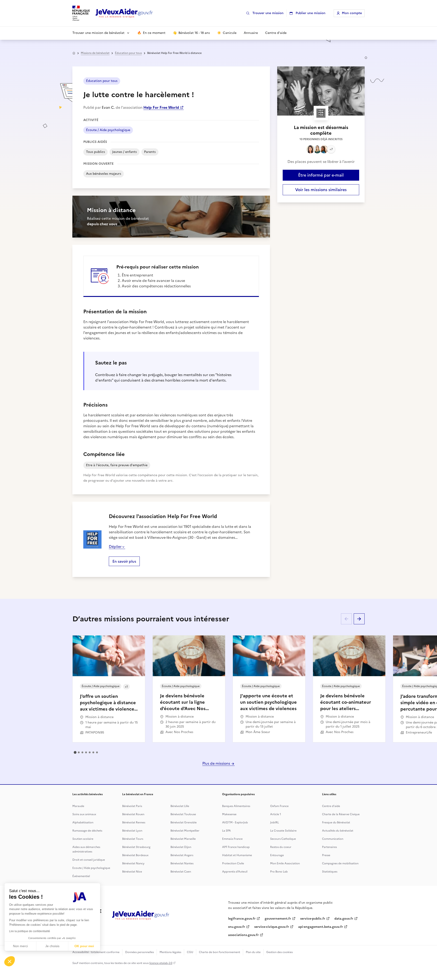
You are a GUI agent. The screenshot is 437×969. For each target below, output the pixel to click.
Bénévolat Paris (132, 806)
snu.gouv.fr (236, 926)
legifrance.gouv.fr (242, 918)
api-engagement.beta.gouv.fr (320, 926)
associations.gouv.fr (243, 935)
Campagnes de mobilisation (340, 863)
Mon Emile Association (285, 863)
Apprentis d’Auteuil (234, 872)
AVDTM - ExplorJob (235, 822)
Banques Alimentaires (236, 806)
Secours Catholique (283, 839)
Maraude (78, 806)
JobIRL (274, 822)
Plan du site (253, 952)
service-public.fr (312, 918)
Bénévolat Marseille (183, 839)
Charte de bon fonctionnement (219, 952)
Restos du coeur (280, 847)
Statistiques (329, 872)
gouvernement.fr (278, 918)
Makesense (229, 814)
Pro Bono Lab (279, 872)
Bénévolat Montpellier (184, 831)
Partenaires (329, 847)
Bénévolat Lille (179, 806)
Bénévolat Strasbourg (136, 847)
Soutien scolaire (82, 839)
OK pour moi (84, 946)
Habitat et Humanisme (237, 855)
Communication (332, 839)
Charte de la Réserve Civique (341, 814)
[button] (9, 961)
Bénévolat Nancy (133, 863)
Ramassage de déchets (87, 831)
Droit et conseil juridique (88, 860)
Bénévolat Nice (132, 872)
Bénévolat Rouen (133, 814)
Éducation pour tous (128, 53)
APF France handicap (236, 847)
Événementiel (81, 876)
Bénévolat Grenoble (183, 822)
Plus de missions (216, 763)
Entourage (277, 855)
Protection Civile (233, 863)
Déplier (115, 546)
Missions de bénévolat (95, 53)
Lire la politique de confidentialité (29, 931)
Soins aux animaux (84, 814)
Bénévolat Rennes (133, 822)
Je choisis (52, 946)
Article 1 (275, 814)
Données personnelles (139, 952)
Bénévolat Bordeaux (135, 855)
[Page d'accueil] (124, 13)
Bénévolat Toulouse (183, 814)
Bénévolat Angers (181, 855)
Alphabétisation (82, 822)
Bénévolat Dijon (180, 847)
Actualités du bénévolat (337, 831)
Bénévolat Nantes (181, 863)
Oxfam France (279, 806)
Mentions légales (170, 952)
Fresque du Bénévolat (336, 822)
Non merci (20, 946)
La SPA (226, 831)
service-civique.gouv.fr (271, 926)
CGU (190, 952)
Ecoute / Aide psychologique (91, 868)
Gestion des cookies (279, 952)
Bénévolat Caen (180, 872)
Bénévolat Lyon (132, 831)
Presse (326, 855)
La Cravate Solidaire (283, 831)
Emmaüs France (232, 839)
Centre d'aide (331, 806)
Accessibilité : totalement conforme (95, 952)
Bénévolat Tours (132, 839)
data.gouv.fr (343, 918)
